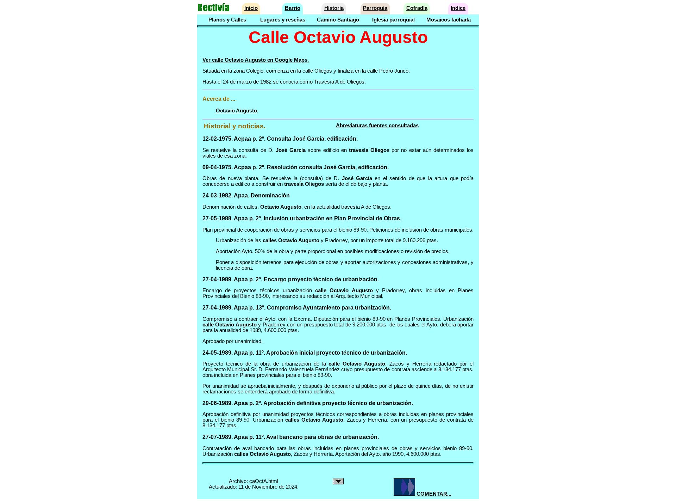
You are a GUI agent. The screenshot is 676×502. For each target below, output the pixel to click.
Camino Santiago (338, 20)
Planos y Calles (227, 20)
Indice (458, 8)
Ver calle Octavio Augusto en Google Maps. (255, 60)
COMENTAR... (433, 494)
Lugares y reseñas (282, 20)
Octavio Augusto (236, 111)
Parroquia (375, 8)
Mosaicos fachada (448, 20)
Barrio (292, 8)
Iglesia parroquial (393, 20)
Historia (334, 8)
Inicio (251, 8)
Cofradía (416, 8)
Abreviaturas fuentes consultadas (377, 125)
